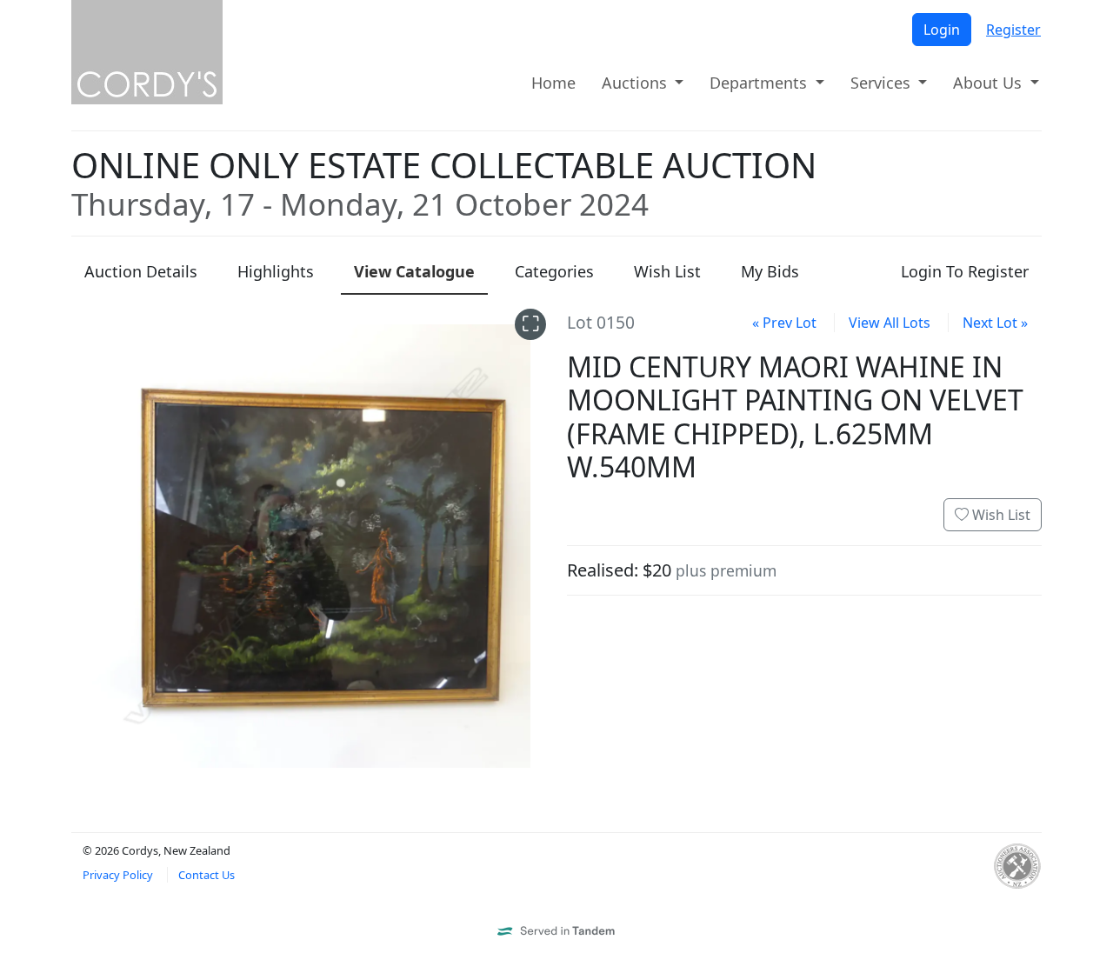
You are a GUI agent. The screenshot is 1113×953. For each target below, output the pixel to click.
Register (1013, 29)
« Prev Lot (784, 322)
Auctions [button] (636, 82)
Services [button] (882, 82)
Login (941, 29)
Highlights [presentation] (275, 271)
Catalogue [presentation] (414, 271)
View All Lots (889, 322)
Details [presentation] (140, 271)
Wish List (999, 514)
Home (553, 82)
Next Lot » (995, 322)
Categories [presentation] (554, 271)
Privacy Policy (118, 875)
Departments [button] (760, 82)
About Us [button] (989, 82)
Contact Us (206, 875)
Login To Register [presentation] (965, 271)
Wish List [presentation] (667, 271)
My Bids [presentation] (770, 271)
